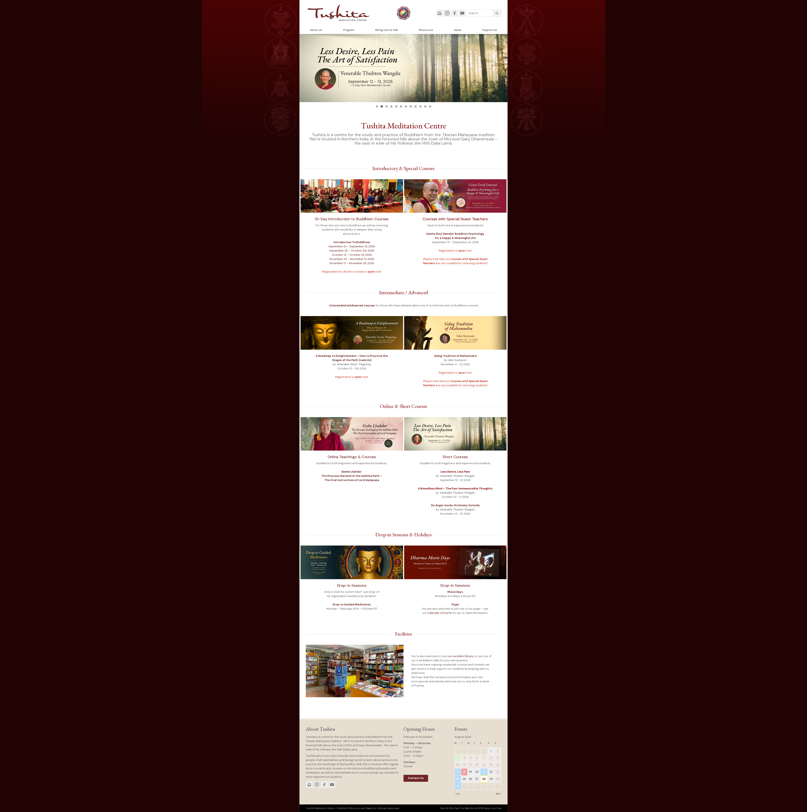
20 (477, 772)
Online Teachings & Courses (352, 456)
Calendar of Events (439, 613)
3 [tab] (386, 106)
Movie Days (455, 592)
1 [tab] (377, 106)
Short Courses (455, 456)
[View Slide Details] (403, 68)
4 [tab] (391, 106)
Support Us (489, 30)
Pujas (455, 604)
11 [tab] (425, 106)
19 (470, 772)
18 (464, 772)
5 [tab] (396, 106)
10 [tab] (420, 106)
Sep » (498, 793)
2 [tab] (382, 106)
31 (458, 786)
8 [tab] (411, 106)
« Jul (457, 793)
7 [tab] (406, 106)
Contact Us (416, 778)
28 (484, 779)
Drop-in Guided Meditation (352, 604)
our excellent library (460, 656)
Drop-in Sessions (352, 585)
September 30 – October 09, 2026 (351, 250)
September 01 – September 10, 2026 (351, 246)
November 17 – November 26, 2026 (352, 263)
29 (491, 779)
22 (491, 772)
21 (484, 772)
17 (458, 772)
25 (464, 779)
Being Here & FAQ (386, 30)
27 (476, 779)
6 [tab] (401, 106)
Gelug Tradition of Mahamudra (455, 356)
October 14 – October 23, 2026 (352, 255)
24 (458, 779)
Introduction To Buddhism (352, 242)
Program (348, 30)
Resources (426, 30)
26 (470, 779)
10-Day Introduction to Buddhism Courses (352, 218)
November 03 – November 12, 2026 (352, 259)
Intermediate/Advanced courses (352, 305)
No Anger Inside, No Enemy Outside (455, 505)
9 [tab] (415, 106)
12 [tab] (430, 106)
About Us (316, 30)
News (457, 30)
